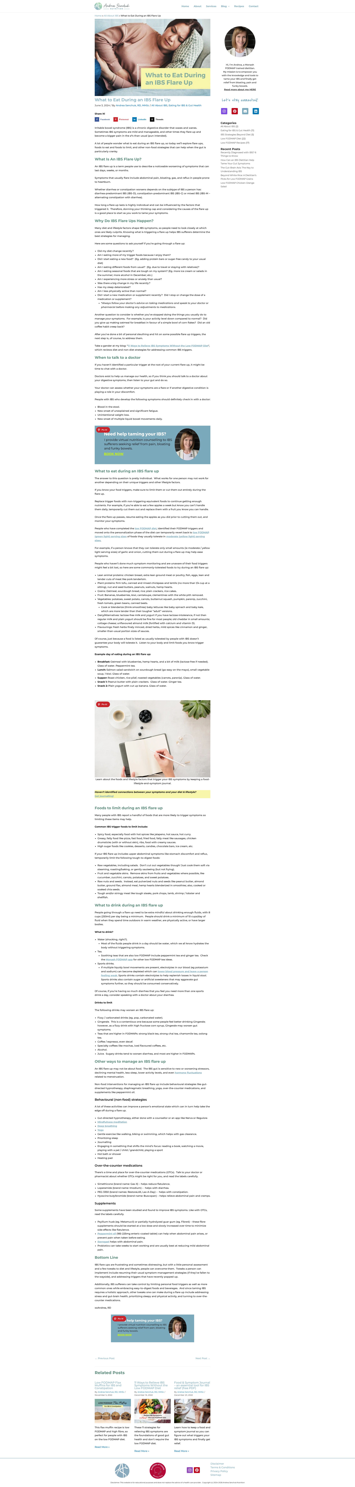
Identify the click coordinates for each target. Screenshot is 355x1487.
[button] (228, 6)
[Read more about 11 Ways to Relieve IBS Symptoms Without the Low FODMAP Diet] (152, 1410)
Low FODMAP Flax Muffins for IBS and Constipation (108, 1385)
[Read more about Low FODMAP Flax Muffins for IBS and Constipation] (113, 1410)
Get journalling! (104, 796)
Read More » (102, 1447)
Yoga (100, 1130)
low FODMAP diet (146, 528)
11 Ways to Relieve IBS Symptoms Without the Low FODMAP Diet (168, 345)
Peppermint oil (106, 1233)
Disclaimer (217, 1463)
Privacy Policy (219, 1471)
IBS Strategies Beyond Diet (236, 134)
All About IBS (111, 15)
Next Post (203, 1358)
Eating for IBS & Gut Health (185, 105)
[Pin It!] (103, 430)
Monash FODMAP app (119, 959)
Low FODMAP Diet (231, 138)
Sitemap (216, 1474)
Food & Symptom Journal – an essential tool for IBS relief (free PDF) (192, 1385)
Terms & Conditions (223, 1467)
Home (98, 15)
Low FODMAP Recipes (233, 142)
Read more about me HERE (240, 89)
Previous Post (105, 1358)
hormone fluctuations (188, 1072)
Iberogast (103, 1241)
